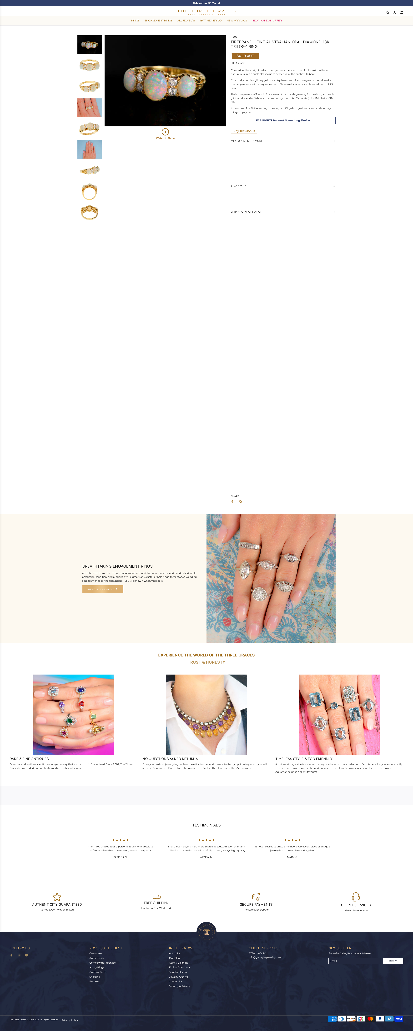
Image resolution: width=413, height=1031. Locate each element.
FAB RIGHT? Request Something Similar (283, 120)
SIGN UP (393, 961)
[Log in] (394, 12)
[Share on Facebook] (232, 502)
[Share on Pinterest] (240, 502)
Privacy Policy (69, 1020)
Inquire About (244, 131)
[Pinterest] (26, 955)
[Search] (387, 12)
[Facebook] (11, 955)
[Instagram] (19, 955)
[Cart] (401, 12)
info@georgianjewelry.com (265, 957)
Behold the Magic (101, 589)
